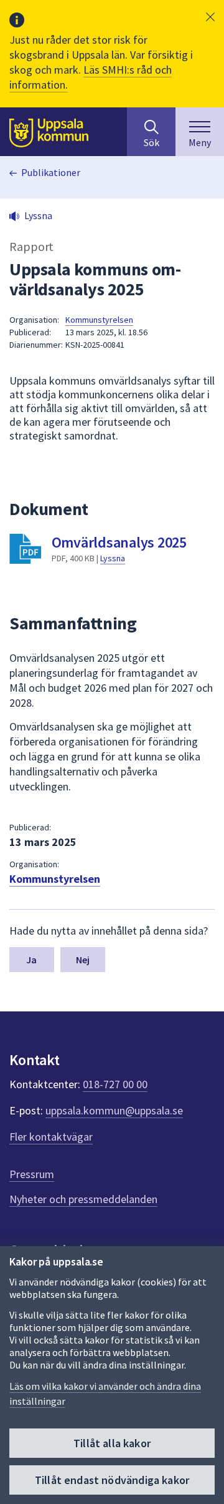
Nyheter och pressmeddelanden (83, 1199)
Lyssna (112, 558)
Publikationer (50, 172)
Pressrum (31, 1174)
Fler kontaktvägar (51, 1136)
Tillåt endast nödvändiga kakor (112, 1480)
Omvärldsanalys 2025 (119, 542)
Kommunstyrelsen (99, 319)
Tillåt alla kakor (112, 1443)
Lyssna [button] (38, 215)
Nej (83, 959)
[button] (210, 17)
